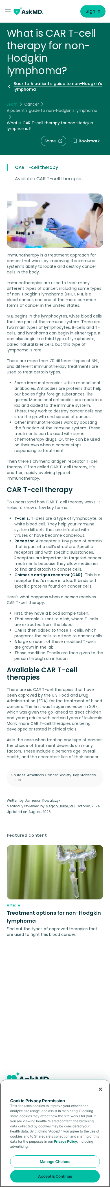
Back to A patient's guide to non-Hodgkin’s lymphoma (58, 86)
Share (50, 141)
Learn (12, 104)
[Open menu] (9, 11)
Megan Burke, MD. (60, 806)
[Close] (100, 1089)
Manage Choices (55, 1161)
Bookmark (89, 141)
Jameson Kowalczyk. (43, 800)
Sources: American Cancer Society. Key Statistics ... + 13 (53, 777)
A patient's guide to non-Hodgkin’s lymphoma (52, 110)
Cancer (31, 104)
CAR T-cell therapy (36, 167)
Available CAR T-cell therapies (49, 178)
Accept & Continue (55, 1176)
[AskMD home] (28, 11)
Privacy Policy (65, 1141)
